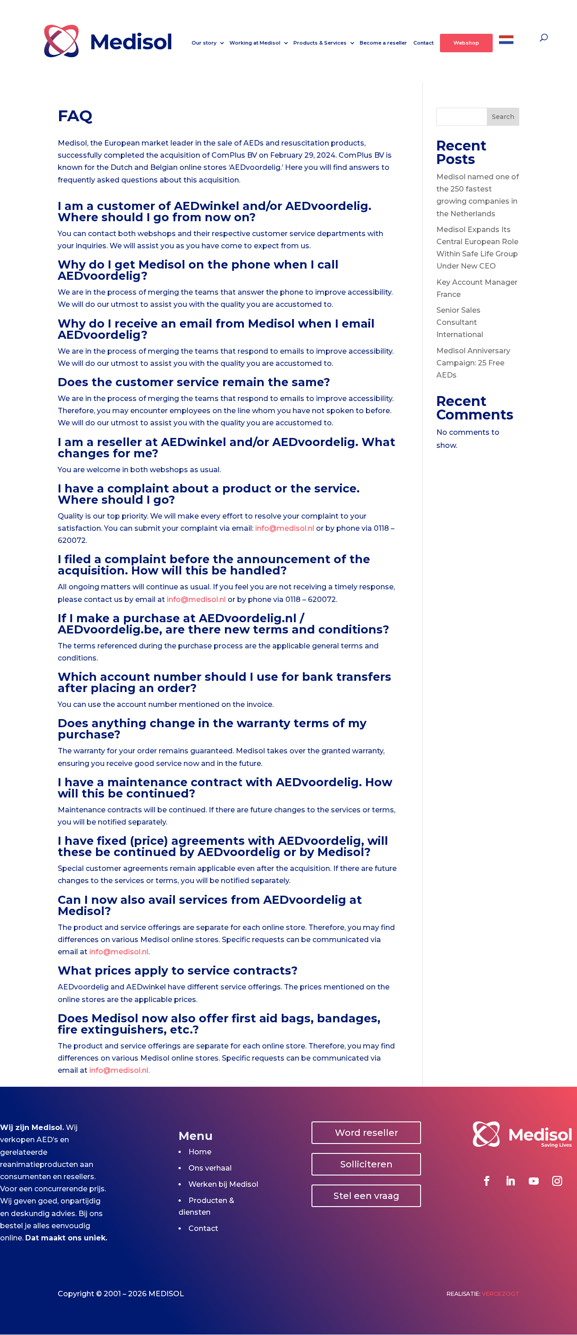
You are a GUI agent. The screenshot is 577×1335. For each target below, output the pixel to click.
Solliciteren (366, 1164)
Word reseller (366, 1132)
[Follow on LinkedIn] (510, 1181)
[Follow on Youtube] (534, 1181)
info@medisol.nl (284, 528)
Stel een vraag (366, 1195)
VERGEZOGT (500, 1293)
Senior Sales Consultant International (459, 322)
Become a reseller (383, 43)
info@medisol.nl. (119, 1070)
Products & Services (320, 43)
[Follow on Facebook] (487, 1181)
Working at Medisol (254, 43)
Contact (423, 43)
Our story (204, 43)
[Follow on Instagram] (557, 1181)
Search (503, 117)
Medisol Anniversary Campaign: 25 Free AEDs (473, 362)
